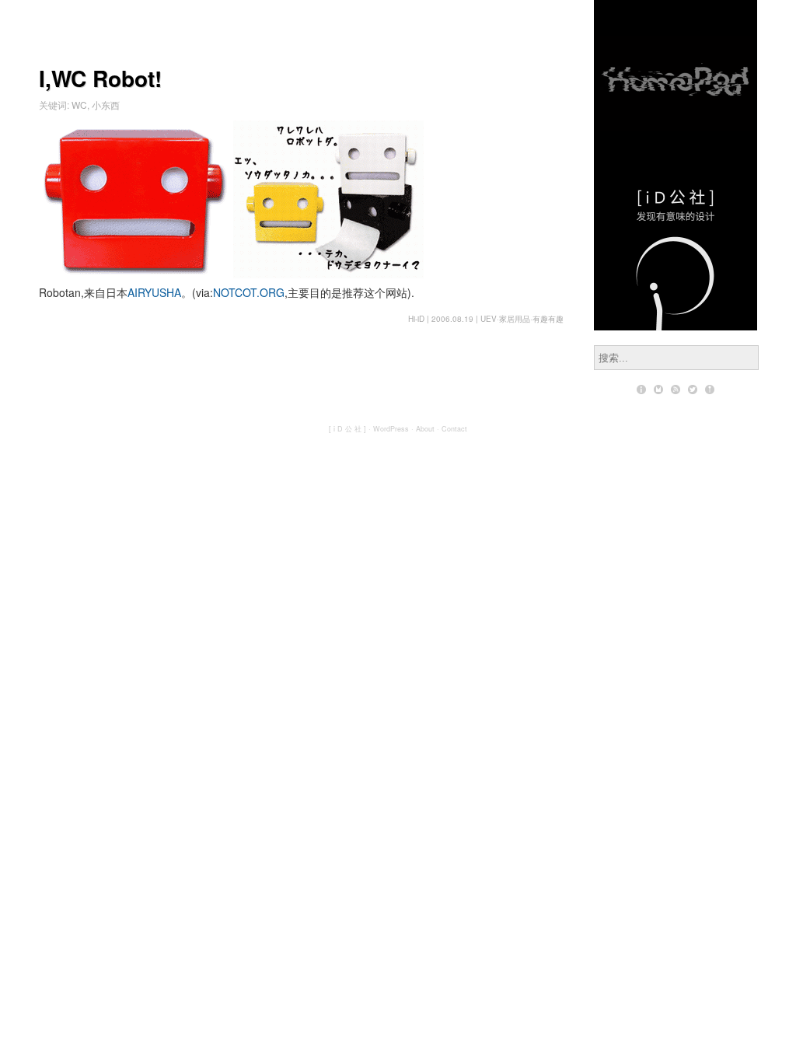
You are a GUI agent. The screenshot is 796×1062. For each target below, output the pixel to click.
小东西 (106, 104)
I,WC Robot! (100, 78)
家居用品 (514, 318)
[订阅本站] (675, 389)
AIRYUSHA (154, 292)
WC (79, 104)
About (425, 429)
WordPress (391, 429)
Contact (454, 429)
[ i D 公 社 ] (347, 429)
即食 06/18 (675, 60)
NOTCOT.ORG (249, 292)
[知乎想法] (709, 389)
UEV (488, 318)
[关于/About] (641, 389)
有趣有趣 (548, 318)
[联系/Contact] (658, 389)
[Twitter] (692, 389)
